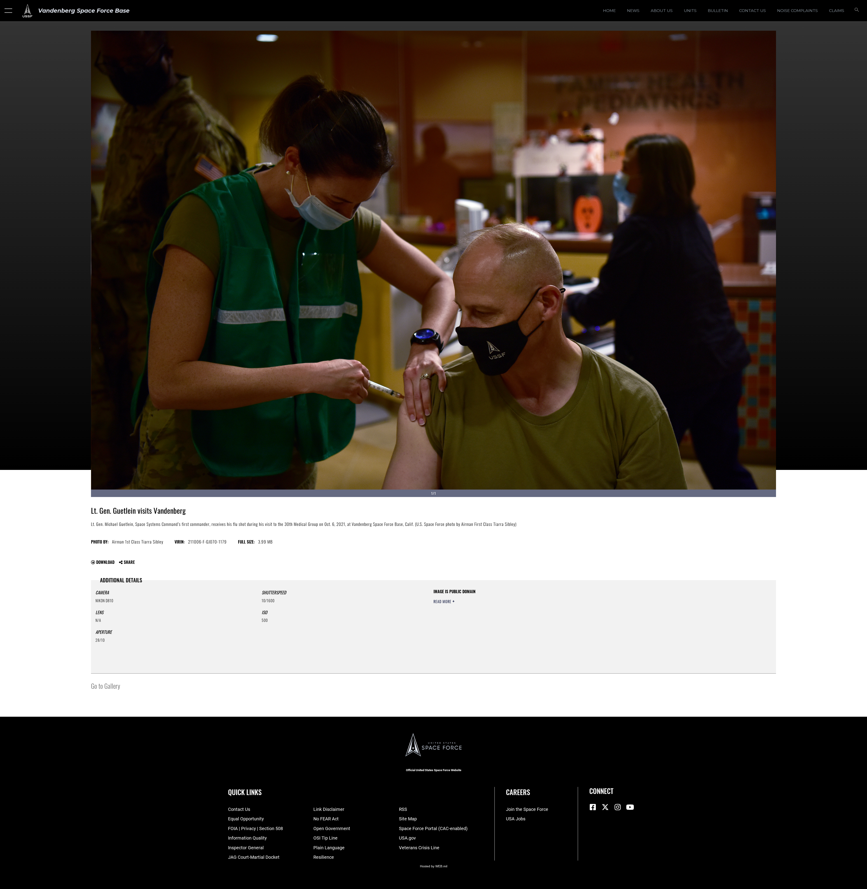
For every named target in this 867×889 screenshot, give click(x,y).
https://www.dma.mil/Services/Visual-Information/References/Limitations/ (577, 617)
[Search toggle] (856, 10)
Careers (518, 792)
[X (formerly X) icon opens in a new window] (605, 807)
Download (104, 562)
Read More (443, 601)
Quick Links (245, 792)
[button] (7, 10)
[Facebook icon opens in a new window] (592, 807)
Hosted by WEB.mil (433, 866)
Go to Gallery (105, 686)
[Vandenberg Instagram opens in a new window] (617, 807)
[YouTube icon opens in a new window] (630, 807)
